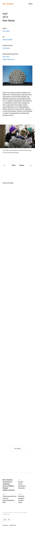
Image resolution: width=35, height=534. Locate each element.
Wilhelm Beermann (8, 59)
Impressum (5, 525)
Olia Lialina (6, 57)
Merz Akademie (8, 4)
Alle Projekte (17, 448)
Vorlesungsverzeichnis (9, 496)
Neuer (21, 165)
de (5, 519)
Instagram (21, 498)
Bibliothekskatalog (8, 500)
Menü (30, 4)
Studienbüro (22, 486)
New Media (6, 48)
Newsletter (21, 488)
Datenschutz (13, 525)
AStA (4, 502)
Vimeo (20, 502)
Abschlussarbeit (7, 39)
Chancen (5, 498)
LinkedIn (20, 500)
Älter (14, 165)
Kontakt (20, 482)
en (9, 519)
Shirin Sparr (6, 31)
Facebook (21, 496)
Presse (20, 484)
